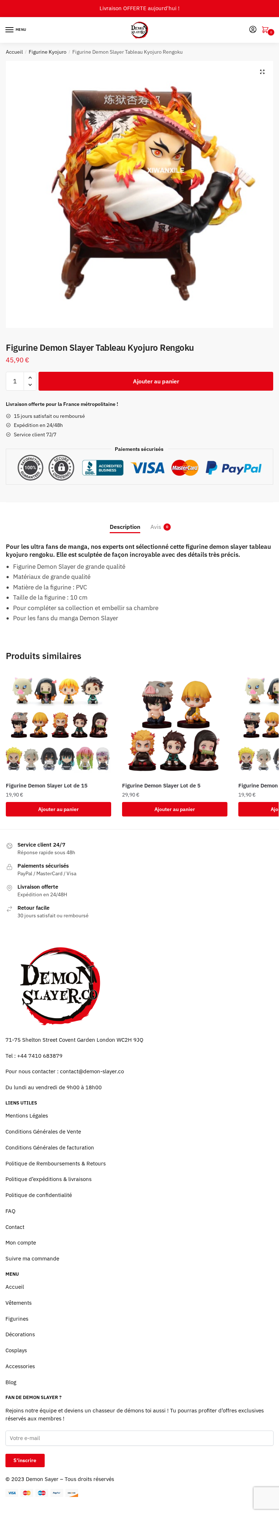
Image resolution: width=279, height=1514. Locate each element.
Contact (14, 1226)
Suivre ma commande (32, 1258)
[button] (262, 72)
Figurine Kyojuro (47, 52)
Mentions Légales (26, 1115)
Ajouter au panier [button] (58, 809)
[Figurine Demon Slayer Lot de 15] (58, 724)
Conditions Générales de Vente (43, 1131)
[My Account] (252, 30)
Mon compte (20, 1242)
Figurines (16, 1318)
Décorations (20, 1334)
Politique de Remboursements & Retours (55, 1163)
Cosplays (16, 1350)
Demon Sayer (42, 1479)
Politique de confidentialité (38, 1195)
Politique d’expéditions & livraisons (48, 1179)
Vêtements (18, 1302)
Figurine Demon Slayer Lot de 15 (47, 785)
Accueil (14, 52)
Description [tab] (125, 526)
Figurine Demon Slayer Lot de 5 (161, 785)
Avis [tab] (155, 526)
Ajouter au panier (156, 381)
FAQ (10, 1211)
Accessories (20, 1366)
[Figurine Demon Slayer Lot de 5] (174, 724)
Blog (10, 1382)
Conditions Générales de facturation (49, 1147)
